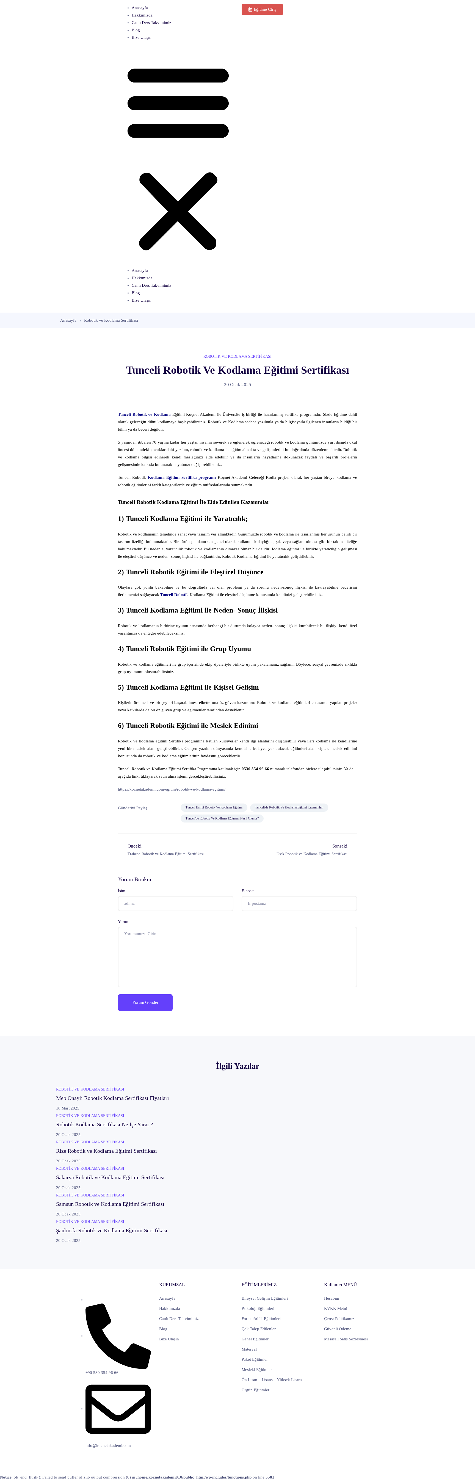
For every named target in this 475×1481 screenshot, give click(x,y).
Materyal (249, 1349)
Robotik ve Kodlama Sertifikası (111, 320)
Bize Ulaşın (141, 37)
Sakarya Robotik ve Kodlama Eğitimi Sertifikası (110, 1177)
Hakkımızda (142, 15)
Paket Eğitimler (255, 1359)
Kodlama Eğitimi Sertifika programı (182, 477)
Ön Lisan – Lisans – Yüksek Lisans (272, 1380)
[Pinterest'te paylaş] (136, 818)
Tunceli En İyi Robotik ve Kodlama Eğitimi (214, 807)
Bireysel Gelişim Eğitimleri (265, 1298)
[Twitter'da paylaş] (170, 807)
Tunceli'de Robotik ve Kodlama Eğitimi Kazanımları (289, 807)
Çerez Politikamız (339, 1318)
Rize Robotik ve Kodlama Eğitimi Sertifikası (106, 1151)
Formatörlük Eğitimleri (261, 1318)
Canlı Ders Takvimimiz (151, 22)
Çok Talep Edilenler (259, 1329)
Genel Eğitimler (255, 1339)
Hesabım (331, 1298)
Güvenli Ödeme (337, 1329)
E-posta (248, 891)
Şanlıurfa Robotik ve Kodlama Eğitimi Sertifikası (111, 1230)
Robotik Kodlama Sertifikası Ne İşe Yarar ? (104, 1124)
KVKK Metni (335, 1308)
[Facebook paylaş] (157, 807)
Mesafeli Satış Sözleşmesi (346, 1339)
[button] (178, 156)
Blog (136, 30)
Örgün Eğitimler (255, 1390)
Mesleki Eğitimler (257, 1369)
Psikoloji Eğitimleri (258, 1308)
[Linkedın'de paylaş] (123, 818)
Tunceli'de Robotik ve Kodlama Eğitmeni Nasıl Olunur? (222, 818)
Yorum (123, 921)
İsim (121, 891)
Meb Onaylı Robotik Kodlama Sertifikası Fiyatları (112, 1098)
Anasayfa (140, 8)
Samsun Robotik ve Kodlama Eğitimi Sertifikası (110, 1204)
